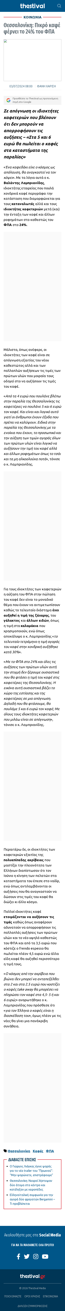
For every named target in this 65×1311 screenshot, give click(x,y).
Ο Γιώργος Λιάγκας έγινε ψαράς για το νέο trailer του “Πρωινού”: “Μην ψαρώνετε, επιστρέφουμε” (31, 1171)
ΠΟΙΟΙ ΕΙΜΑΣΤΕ (12, 1296)
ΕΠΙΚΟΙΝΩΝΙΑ (50, 1296)
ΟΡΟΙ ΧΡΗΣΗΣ (32, 1296)
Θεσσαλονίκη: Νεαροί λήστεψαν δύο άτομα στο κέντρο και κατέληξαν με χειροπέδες (31, 1185)
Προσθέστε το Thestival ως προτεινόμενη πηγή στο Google (35, 100)
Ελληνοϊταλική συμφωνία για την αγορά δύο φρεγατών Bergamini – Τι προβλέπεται (32, 1199)
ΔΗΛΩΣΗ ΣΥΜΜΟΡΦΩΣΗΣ (32, 1306)
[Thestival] (32, 6)
